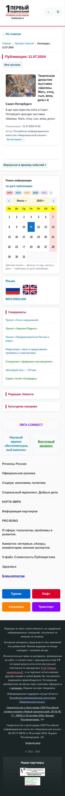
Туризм (16, 593)
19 (38, 236)
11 (31, 226)
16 (16, 236)
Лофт (46, 593)
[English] (30, 290)
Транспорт (46, 606)
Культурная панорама (22, 406)
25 (31, 246)
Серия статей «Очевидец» (21, 378)
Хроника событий (24, 43)
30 (16, 256)
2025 (9, 193)
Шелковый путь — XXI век (21, 370)
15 (9, 236)
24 (24, 246)
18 (31, 236)
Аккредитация (32, 743)
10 (24, 226)
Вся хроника (12, 64)
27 (45, 246)
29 (9, 256)
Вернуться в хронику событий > (25, 164)
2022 (35, 193)
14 (53, 226)
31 (24, 256)
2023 (26, 193)
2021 (44, 193)
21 (53, 236)
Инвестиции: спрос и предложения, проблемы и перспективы (27, 351)
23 (16, 246)
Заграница (16, 606)
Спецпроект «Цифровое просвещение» (29, 361)
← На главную (11, 33)
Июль (21, 200)
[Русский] (13, 290)
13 (45, 226)
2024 (18, 193)
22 (9, 246)
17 (24, 236)
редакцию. (17, 688)
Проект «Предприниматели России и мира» (27, 338)
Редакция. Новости (21, 394)
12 (38, 226)
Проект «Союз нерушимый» (22, 320)
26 (38, 246)
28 (53, 246)
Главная (6, 43)
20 (45, 236)
